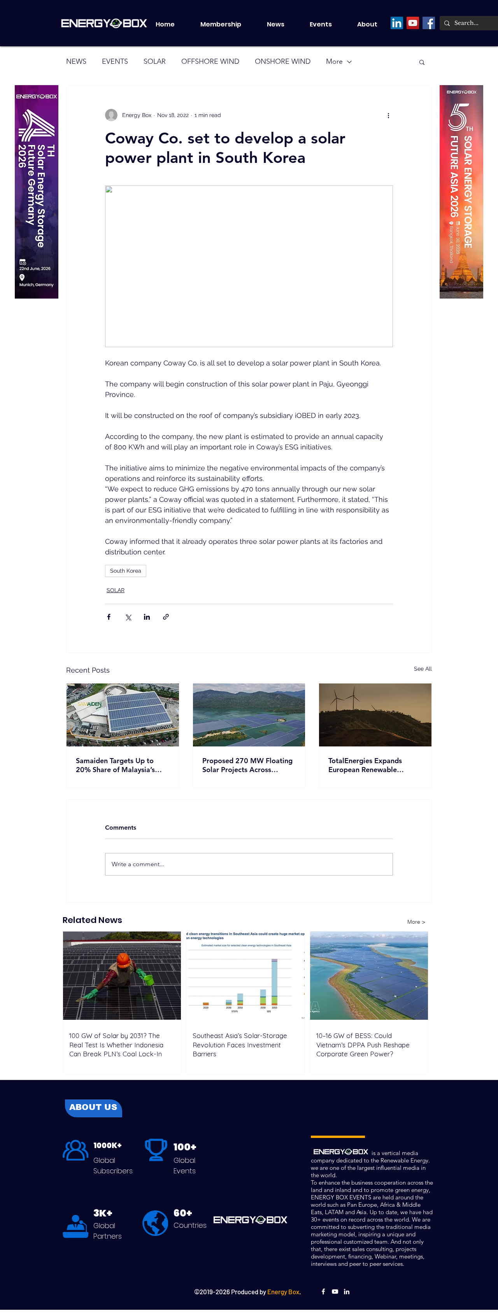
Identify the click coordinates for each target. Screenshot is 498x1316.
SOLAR (155, 61)
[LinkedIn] (397, 23)
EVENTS (115, 61)
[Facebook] (429, 23)
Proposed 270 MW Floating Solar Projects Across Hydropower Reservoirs (247, 765)
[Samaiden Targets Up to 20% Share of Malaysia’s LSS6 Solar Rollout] (123, 714)
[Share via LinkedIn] (147, 616)
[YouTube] (413, 23)
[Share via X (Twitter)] (128, 616)
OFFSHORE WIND (210, 61)
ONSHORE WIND (282, 61)
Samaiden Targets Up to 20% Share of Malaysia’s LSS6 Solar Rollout (115, 765)
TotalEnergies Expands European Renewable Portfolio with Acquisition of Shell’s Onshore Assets (374, 765)
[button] (327, 24)
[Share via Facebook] (108, 616)
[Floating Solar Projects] (249, 714)
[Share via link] (166, 616)
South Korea (125, 571)
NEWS (76, 61)
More (334, 61)
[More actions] (388, 115)
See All (423, 669)
